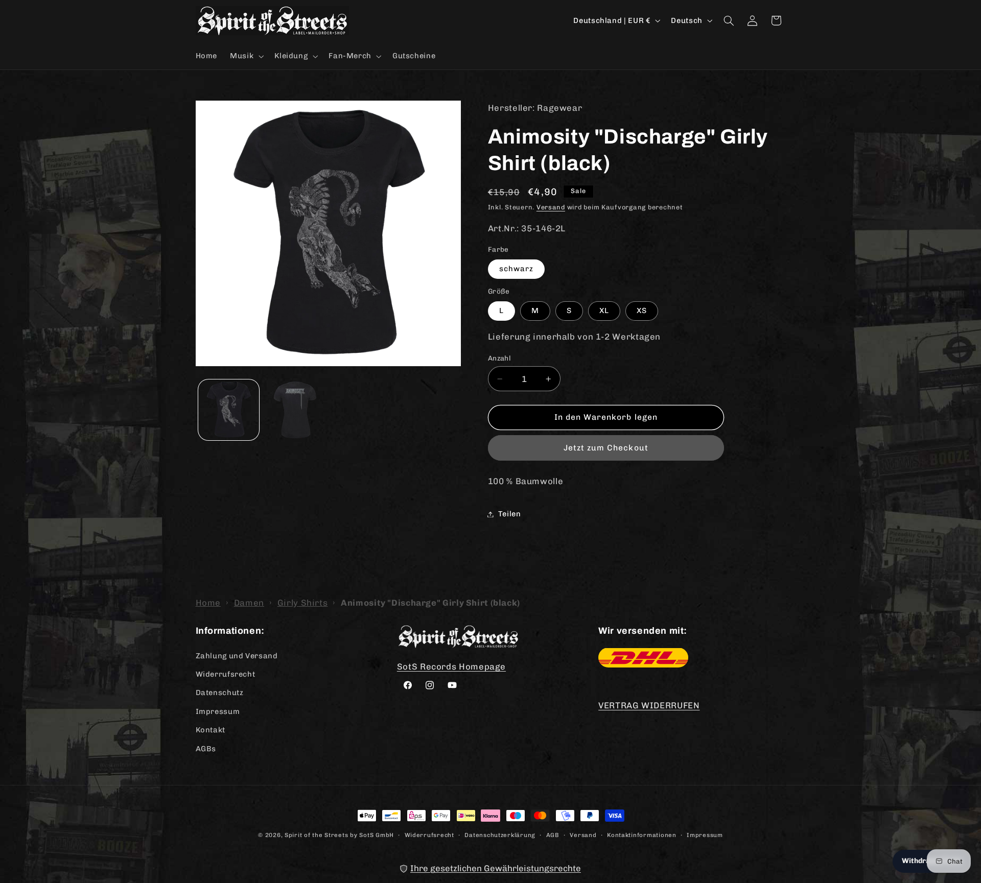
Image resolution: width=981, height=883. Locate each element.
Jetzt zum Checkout (606, 447)
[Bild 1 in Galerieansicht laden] (228, 409)
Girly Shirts (302, 603)
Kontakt (210, 729)
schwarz (516, 268)
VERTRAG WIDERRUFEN (648, 705)
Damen (249, 603)
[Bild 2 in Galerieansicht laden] (294, 409)
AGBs (206, 748)
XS (642, 310)
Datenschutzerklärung (499, 834)
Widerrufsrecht (225, 673)
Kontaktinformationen (641, 834)
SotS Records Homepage (451, 666)
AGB (552, 834)
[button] (246, 56)
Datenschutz (220, 692)
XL (604, 310)
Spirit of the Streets (316, 835)
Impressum (218, 710)
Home (208, 603)
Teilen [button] (509, 513)
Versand (550, 207)
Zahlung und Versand (237, 655)
